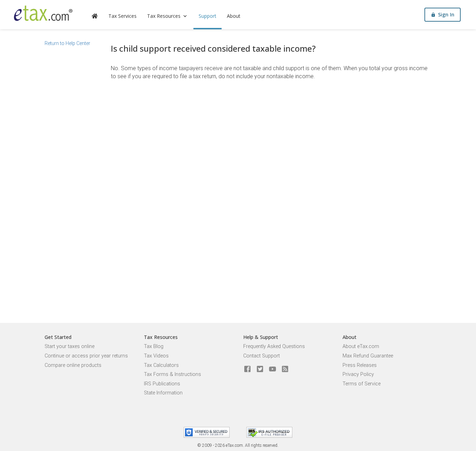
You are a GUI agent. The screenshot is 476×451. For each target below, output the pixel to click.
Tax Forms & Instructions (172, 374)
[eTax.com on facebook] (247, 369)
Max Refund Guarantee (368, 356)
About (233, 16)
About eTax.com (361, 346)
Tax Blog (153, 346)
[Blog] (285, 369)
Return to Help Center (67, 43)
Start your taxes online (69, 346)
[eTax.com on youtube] (272, 369)
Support (207, 16)
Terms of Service (362, 384)
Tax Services (122, 16)
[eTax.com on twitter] (260, 369)
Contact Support (261, 356)
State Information (163, 393)
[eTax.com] (43, 13)
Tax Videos (156, 356)
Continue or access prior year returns (86, 356)
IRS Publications (162, 384)
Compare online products (73, 365)
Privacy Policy (358, 374)
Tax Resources (164, 16)
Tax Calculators (161, 365)
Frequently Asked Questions (274, 346)
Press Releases (360, 365)
